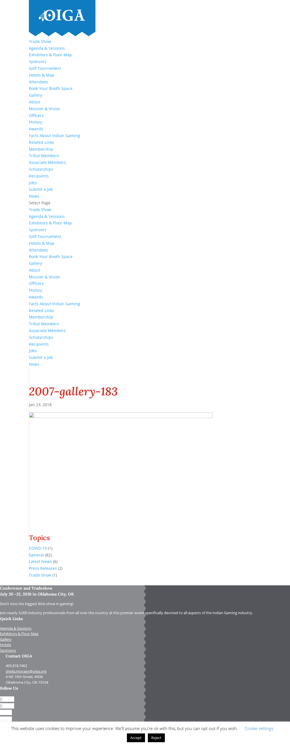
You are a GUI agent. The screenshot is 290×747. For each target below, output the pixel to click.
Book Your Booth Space (50, 88)
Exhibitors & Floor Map (50, 54)
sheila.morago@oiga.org (26, 671)
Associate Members (47, 162)
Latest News (40, 561)
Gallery (35, 95)
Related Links (41, 142)
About (34, 102)
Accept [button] (136, 737)
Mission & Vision (44, 108)
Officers (36, 115)
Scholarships (41, 169)
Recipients (39, 176)
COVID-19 (38, 548)
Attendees (38, 82)
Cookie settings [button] (259, 728)
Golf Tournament (45, 68)
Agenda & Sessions (47, 48)
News (34, 196)
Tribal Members (44, 155)
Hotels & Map (41, 75)
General (36, 555)
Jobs (33, 182)
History (35, 122)
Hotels (5, 644)
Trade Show (40, 41)
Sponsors (37, 61)
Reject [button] (156, 737)
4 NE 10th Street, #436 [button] (24, 676)
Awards (36, 128)
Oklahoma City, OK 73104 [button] (27, 682)
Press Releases (43, 568)
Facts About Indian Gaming (54, 135)
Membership (41, 149)
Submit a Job (41, 189)
